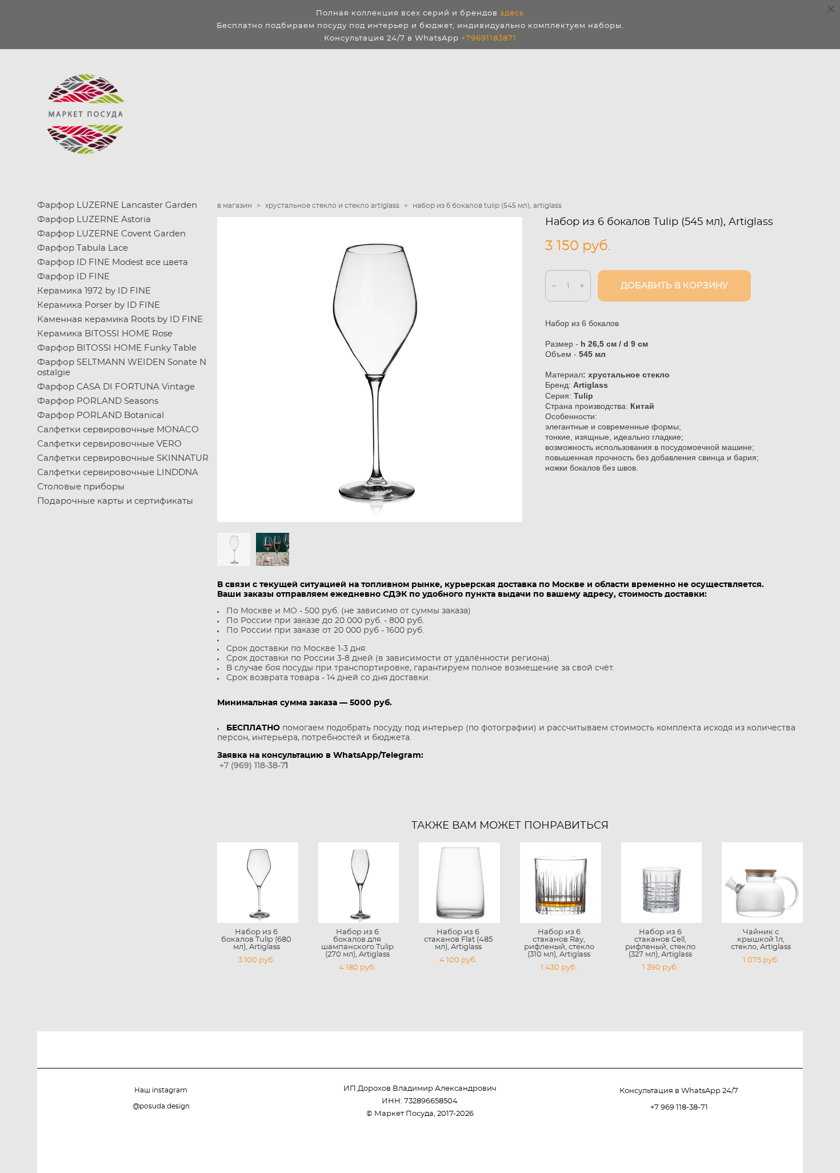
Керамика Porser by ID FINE (98, 305)
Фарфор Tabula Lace (82, 248)
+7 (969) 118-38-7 (252, 766)
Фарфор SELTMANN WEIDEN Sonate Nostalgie (121, 367)
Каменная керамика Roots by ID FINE (120, 319)
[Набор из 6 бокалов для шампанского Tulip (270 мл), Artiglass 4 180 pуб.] (358, 882)
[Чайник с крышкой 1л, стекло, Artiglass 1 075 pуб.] (762, 882)
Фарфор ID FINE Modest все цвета (112, 262)
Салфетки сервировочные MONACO (118, 429)
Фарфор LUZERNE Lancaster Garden (117, 205)
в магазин (234, 205)
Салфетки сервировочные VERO (109, 444)
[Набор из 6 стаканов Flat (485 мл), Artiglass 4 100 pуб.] (459, 882)
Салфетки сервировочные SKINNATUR (123, 458)
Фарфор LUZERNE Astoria (94, 219)
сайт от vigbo (780, 1145)
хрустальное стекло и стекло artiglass (332, 205)
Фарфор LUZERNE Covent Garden (111, 234)
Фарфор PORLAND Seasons (97, 401)
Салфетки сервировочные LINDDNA (117, 472)
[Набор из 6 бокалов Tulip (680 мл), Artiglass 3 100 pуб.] (257, 882)
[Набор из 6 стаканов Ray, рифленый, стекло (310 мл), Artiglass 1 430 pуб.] (560, 882)
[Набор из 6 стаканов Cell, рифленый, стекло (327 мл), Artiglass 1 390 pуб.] (661, 882)
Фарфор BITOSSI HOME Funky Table (117, 348)
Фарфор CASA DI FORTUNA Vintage (116, 387)
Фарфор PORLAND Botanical (100, 415)
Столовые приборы (81, 487)
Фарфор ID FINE (73, 276)
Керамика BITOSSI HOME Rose (105, 334)
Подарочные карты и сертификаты (115, 501)
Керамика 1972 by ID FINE (94, 291)
